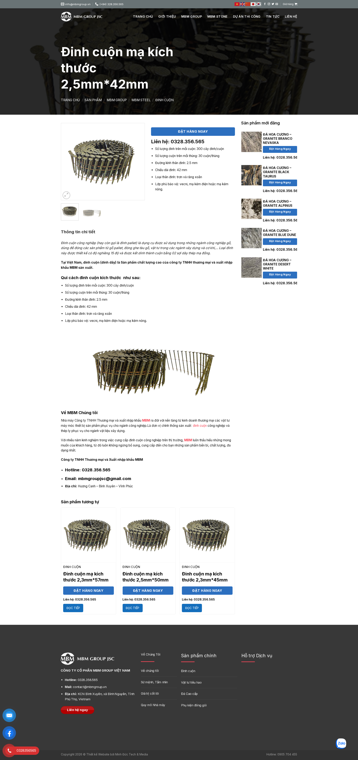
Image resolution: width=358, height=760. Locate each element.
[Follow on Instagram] (269, 4)
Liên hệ (291, 16)
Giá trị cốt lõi (150, 693)
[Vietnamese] (237, 4)
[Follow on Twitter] (273, 4)
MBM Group (191, 16)
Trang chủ (143, 16)
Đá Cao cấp (189, 694)
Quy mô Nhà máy (153, 705)
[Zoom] (66, 195)
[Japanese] (253, 4)
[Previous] (68, 161)
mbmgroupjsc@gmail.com (98, 478)
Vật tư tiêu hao (191, 682)
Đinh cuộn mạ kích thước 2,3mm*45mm (205, 576)
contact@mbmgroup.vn (85, 687)
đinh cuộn (200, 426)
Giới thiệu (167, 16)
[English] (242, 4)
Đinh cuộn (164, 100)
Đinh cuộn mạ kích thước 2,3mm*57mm (86, 576)
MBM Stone (217, 16)
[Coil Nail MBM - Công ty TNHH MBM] (81, 16)
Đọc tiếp (73, 608)
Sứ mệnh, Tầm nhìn (154, 682)
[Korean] (258, 4)
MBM (146, 420)
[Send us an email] (277, 4)
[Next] (138, 161)
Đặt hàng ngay (280, 148)
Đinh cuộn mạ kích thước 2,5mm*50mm (145, 576)
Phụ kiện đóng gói (194, 705)
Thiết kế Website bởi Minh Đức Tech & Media (117, 754)
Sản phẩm (93, 100)
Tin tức (272, 16)
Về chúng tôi (150, 670)
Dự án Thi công (247, 16)
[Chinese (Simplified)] (248, 4)
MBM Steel (141, 100)
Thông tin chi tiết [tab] (78, 231)
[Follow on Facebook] (265, 4)
